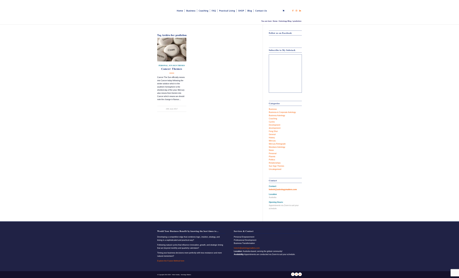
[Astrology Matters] (172, 11)
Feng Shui (273, 131)
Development (274, 125)
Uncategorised (275, 169)
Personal (163, 65)
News (271, 150)
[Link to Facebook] (293, 10)
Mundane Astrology (277, 147)
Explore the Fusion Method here (170, 261)
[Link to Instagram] (296, 10)
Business (273, 109)
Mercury (272, 141)
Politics (272, 160)
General (272, 134)
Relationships (275, 163)
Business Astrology (277, 115)
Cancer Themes (171, 69)
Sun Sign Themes (177, 65)
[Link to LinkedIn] (300, 10)
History (272, 138)
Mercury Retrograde (277, 144)
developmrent (274, 128)
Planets (272, 157)
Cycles (272, 122)
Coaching (273, 119)
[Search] (270, 11)
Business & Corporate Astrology (282, 112)
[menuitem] (180, 11)
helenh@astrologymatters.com (283, 189)
